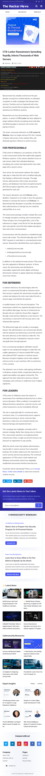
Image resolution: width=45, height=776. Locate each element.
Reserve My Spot (13, 574)
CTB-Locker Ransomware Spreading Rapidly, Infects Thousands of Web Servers (22, 55)
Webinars (37, 12)
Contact (5, 761)
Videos (33, 683)
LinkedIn (19, 472)
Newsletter (22, 12)
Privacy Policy (26, 761)
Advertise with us (8, 758)
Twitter (10, 472)
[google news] (39, 744)
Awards (24, 758)
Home (7, 12)
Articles (39, 683)
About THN (6, 755)
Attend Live (11, 543)
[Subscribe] (38, 505)
